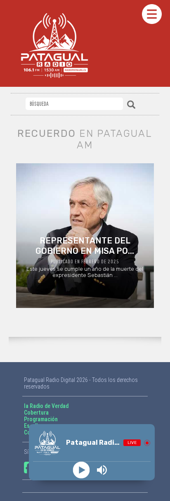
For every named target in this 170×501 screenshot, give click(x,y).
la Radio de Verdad (46, 406)
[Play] (81, 470)
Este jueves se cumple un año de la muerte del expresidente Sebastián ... (84, 257)
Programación (41, 419)
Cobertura (36, 412)
